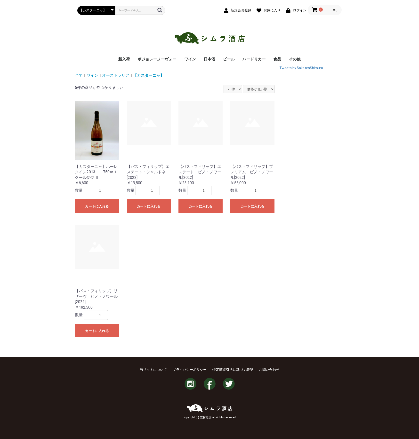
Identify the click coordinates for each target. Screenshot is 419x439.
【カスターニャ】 (148, 75)
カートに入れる (97, 206)
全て (79, 75)
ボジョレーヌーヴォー (157, 59)
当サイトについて (153, 370)
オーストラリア (115, 75)
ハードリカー (254, 59)
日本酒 (209, 59)
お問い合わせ (269, 370)
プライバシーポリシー (190, 370)
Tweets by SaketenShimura (301, 68)
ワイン (190, 59)
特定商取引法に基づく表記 (232, 370)
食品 (277, 59)
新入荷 (124, 59)
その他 (295, 59)
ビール (229, 59)
